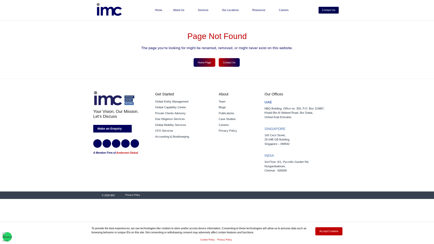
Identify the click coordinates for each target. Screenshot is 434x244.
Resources (259, 10)
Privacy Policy (224, 239)
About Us (179, 10)
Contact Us (328, 10)
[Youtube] (135, 143)
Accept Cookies (328, 231)
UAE (268, 102)
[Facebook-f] (116, 143)
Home (158, 10)
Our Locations (230, 10)
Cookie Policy (207, 239)
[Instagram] (125, 143)
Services (203, 10)
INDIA (269, 155)
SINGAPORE (274, 129)
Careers (284, 10)
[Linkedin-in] (97, 143)
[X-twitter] (107, 143)
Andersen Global (127, 152)
